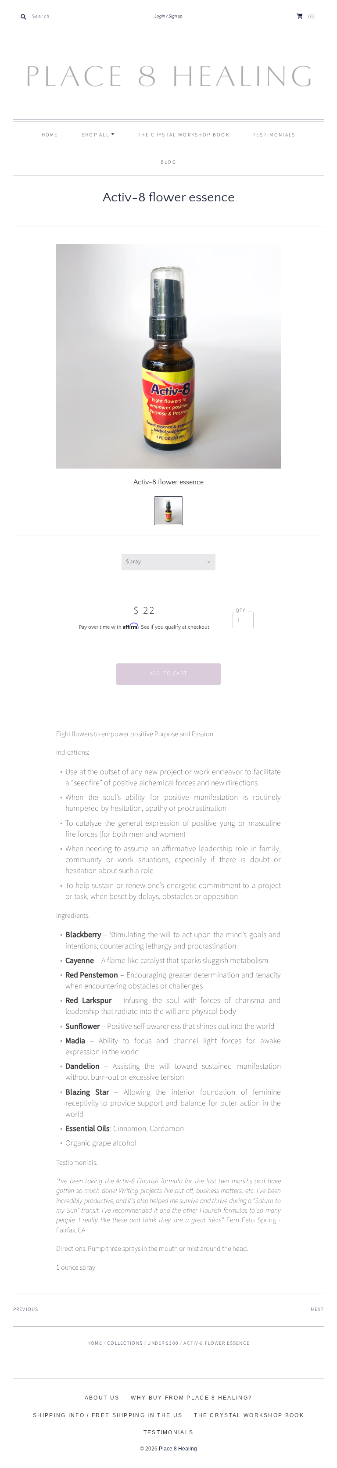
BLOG (168, 162)
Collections (125, 1343)
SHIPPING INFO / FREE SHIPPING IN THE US (108, 1415)
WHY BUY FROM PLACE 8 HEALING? (191, 1397)
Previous (25, 1309)
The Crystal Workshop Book (183, 135)
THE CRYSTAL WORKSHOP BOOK (249, 1415)
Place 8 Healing (178, 1448)
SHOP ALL (96, 135)
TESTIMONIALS (274, 135)
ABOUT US (102, 1397)
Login (159, 16)
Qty (241, 610)
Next (317, 1309)
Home (50, 135)
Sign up (175, 16)
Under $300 (163, 1343)
